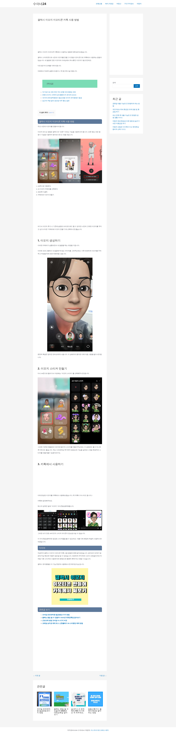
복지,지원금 (109, 4)
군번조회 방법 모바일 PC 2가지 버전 (54, 620)
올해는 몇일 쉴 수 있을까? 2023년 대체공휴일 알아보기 (61, 617)
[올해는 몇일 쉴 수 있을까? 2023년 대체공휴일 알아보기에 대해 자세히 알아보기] (61, 699)
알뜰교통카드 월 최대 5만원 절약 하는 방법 (94, 711)
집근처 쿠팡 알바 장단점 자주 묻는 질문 (55, 101)
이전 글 (36, 675)
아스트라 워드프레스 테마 (100, 730)
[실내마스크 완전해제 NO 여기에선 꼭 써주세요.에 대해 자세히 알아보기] (78, 699)
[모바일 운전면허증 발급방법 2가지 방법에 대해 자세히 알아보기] (44, 699)
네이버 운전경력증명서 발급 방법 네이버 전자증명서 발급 (62, 98)
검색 (114, 83)
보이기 (51, 112)
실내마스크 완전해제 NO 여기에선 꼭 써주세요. (77, 711)
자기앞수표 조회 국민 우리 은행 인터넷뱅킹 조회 (59, 92)
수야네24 (39, 4)
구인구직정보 (129, 4)
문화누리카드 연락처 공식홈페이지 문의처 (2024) (59, 95)
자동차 (139, 4)
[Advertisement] (70, 37)
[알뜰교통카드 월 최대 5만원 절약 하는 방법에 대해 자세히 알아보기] (95, 699)
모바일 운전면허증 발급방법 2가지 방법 (56, 615)
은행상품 (99, 4)
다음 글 (103, 675)
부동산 (119, 4)
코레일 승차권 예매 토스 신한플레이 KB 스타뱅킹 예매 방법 (62, 623)
